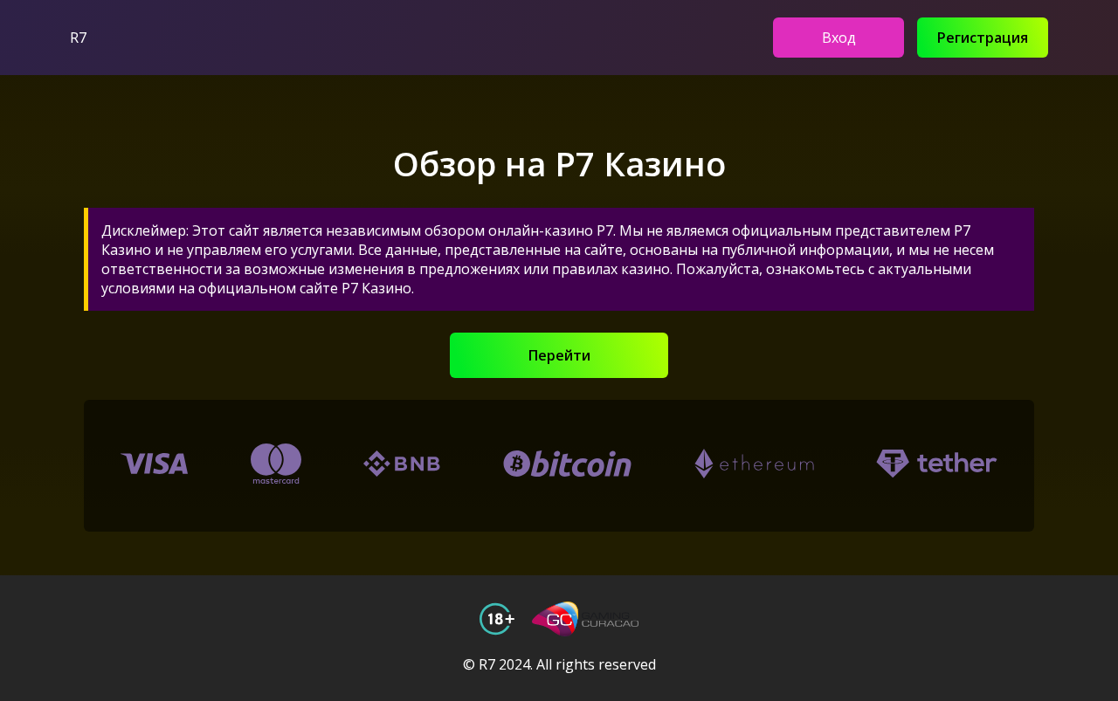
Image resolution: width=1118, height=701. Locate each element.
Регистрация (982, 37)
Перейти (559, 355)
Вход (839, 37)
